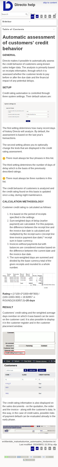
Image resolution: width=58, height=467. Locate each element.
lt (45, 16)
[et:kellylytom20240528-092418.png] (29, 378)
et (37, 16)
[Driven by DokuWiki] (29, 459)
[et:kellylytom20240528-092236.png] (29, 343)
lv (50, 16)
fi (41, 16)
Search (26, 14)
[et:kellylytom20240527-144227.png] (29, 280)
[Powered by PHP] (23, 457)
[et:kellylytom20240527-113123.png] (29, 112)
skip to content (50, 2)
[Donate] (10, 457)
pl (54, 16)
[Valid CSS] (48, 457)
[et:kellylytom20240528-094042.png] (29, 429)
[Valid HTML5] (35, 457)
